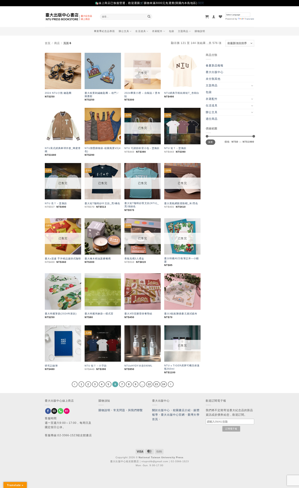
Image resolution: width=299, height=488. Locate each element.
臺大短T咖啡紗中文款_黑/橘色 (102, 203)
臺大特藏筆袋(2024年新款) (61, 313)
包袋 (171, 31)
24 (163, 384)
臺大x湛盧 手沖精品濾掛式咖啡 (63, 258)
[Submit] (149, 17)
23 (156, 384)
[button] (207, 16)
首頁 (47, 43)
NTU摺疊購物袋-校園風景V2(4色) (103, 150)
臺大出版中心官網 (173, 414)
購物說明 (200, 31)
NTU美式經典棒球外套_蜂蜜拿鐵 (63, 150)
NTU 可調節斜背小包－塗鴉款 (142, 148)
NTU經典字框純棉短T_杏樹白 (181, 93)
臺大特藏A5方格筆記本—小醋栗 (181, 260)
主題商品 (183, 31)
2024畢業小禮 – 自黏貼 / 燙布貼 (142, 95)
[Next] (171, 384)
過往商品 (212, 118)
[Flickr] (67, 411)
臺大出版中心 (215, 72)
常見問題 (119, 410)
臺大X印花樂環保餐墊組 (138, 313)
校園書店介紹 (182, 410)
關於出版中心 (161, 410)
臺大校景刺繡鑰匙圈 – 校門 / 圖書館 (102, 95)
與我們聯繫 (135, 410)
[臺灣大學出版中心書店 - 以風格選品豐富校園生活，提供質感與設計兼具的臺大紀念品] (70, 17)
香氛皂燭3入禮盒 (134, 258)
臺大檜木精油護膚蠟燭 (98, 258)
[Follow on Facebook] (48, 411)
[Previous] (75, 384)
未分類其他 (213, 78)
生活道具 (140, 31)
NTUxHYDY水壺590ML (138, 365)
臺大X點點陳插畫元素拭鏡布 (180, 313)
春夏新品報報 (215, 65)
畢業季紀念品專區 (104, 31)
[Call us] (60, 411)
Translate (249, 19)
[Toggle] (252, 85)
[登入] (214, 16)
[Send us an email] (54, 411)
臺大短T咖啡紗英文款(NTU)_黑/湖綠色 (141, 205)
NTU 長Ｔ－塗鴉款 (56, 203)
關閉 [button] (201, 3)
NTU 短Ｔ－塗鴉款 (175, 148)
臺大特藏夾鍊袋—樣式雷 (99, 313)
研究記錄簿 (51, 365)
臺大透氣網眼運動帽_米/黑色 (181, 203)
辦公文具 (124, 31)
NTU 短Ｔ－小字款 (96, 365)
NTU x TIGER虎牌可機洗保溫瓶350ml (182, 367)
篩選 (210, 142)
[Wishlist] (220, 16)
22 (149, 384)
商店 (57, 43)
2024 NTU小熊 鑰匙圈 (58, 93)
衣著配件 (157, 31)
